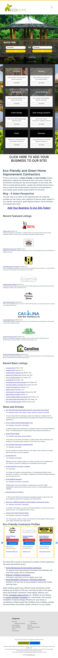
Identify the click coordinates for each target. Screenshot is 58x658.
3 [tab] (31, 560)
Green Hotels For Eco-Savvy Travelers (18, 466)
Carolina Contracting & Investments (11, 354)
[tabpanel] (29, 542)
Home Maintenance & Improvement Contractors (24, 568)
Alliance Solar (10, 389)
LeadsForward (10, 370)
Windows (24, 412)
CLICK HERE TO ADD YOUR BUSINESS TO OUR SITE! (29, 158)
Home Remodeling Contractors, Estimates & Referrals (26, 580)
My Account (35, 643)
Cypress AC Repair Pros (13, 387)
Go (16, 51)
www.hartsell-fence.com (44, 551)
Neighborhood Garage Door (10, 248)
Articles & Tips (25, 639)
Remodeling (11, 412)
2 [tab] (29, 560)
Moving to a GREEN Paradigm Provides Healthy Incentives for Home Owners (28, 502)
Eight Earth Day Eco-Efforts (14, 492)
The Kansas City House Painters (15, 392)
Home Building (25, 425)
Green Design (46, 412)
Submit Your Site (39, 639)
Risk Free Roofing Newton (14, 402)
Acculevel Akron (11, 368)
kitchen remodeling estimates (16, 597)
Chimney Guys (6, 231)
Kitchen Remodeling (26, 436)
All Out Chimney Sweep (8, 302)
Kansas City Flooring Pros (13, 375)
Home (16, 639)
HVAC (20, 412)
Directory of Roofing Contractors (18, 575)
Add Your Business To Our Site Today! (29, 207)
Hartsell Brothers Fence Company (11, 266)
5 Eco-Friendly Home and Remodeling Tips (19, 423)
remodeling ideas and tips (18, 595)
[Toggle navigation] (52, 7)
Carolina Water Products (9, 319)
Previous (2, 542)
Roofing (17, 412)
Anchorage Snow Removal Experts (16, 382)
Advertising (32, 639)
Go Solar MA (9, 380)
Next (56, 542)
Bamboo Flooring (20, 623)
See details (16, 82)
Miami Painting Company (13, 394)
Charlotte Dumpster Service (10, 336)
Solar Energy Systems (37, 412)
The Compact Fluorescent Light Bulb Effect (19, 444)
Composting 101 (11, 455)
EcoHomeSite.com (31, 654)
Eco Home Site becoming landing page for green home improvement (27, 410)
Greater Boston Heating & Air (14, 373)
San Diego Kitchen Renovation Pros (16, 399)
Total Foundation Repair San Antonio (17, 397)
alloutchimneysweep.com (12, 551)
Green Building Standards (14, 479)
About (19, 639)
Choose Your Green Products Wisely (17, 513)
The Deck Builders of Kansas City (16, 385)
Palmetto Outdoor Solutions (9, 284)
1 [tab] (26, 560)
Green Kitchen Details (12, 433)
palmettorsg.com (27, 551)
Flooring (29, 412)
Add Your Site (23, 643)
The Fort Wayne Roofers (13, 377)
